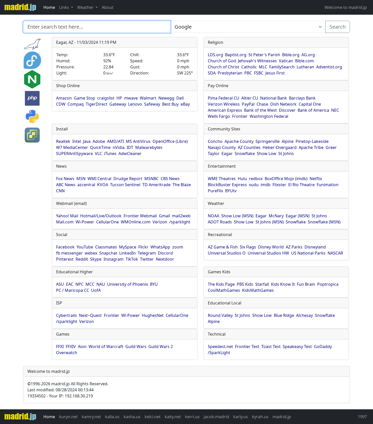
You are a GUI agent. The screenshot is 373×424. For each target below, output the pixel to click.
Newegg (166, 98)
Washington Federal (269, 116)
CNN (60, 191)
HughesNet (153, 315)
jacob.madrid (216, 416)
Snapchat (108, 253)
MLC (263, 67)
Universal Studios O (227, 253)
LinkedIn (127, 253)
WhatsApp (160, 247)
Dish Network (283, 104)
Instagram (114, 259)
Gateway (117, 104)
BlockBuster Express (227, 184)
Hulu (242, 178)
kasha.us (132, 416)
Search (338, 26)
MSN (81, 178)
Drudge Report (127, 178)
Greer (331, 147)
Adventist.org (329, 67)
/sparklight (179, 222)
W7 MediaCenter (72, 147)
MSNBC (151, 178)
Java (87, 141)
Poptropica (327, 284)
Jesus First (275, 73)
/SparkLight (219, 352)
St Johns (286, 153)
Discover (287, 110)
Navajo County (222, 147)
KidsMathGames (258, 290)
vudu (254, 184)
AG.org (308, 54)
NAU (100, 284)
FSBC (258, 73)
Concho (215, 141)
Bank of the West (260, 110)
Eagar (227, 153)
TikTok (132, 259)
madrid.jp (282, 416)
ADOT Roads (220, 222)
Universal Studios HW (268, 253)
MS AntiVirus (138, 141)
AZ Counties (249, 147)
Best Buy (170, 104)
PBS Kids (245, 284)
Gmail (164, 216)
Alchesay (304, 315)
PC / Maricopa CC (72, 290)
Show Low (266, 153)
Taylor (213, 153)
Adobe (99, 141)
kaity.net (173, 416)
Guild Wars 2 (160, 346)
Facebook (65, 247)
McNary (276, 216)
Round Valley (220, 315)
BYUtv (230, 191)
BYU (154, 284)
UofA (96, 290)
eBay (185, 104)
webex (91, 253)
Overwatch (66, 352)
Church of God (222, 61)
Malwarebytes (148, 147)
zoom (177, 247)
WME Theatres (222, 178)
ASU (60, 284)
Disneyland (315, 247)
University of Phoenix (127, 284)
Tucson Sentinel (125, 184)
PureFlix (215, 191)
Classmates (106, 247)
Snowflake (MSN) (324, 222)
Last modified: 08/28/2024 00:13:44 (60, 390)
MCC (90, 284)
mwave (131, 98)
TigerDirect (96, 104)
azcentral (86, 184)
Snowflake (245, 153)
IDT (130, 147)
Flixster (279, 184)
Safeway (152, 104)
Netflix (316, 178)
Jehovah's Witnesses (257, 61)
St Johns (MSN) (270, 222)
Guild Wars (135, 346)
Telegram (147, 253)
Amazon (64, 98)
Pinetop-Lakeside (312, 141)
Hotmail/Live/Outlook (101, 216)
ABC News (65, 184)
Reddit (82, 259)
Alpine (288, 141)
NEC (335, 110)
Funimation (327, 184)
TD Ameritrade (156, 184)
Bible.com (304, 61)
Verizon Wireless (224, 104)
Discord (165, 253)
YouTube (85, 247)
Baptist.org (235, 54)
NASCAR (335, 253)
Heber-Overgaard (280, 147)
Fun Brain (306, 284)
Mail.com (65, 222)
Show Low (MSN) (237, 216)
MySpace (127, 247)
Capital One (310, 104)
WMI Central (99, 178)
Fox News (65, 178)
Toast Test (271, 346)
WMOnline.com (135, 222)
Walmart (148, 98)
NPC (79, 284)
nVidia (119, 147)
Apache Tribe (311, 147)
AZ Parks (294, 247)
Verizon (159, 222)
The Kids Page (221, 284)
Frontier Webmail (140, 216)
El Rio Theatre (301, 184)
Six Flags (248, 247)
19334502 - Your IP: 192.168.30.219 (60, 396)
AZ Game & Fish (223, 247)
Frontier (240, 116)
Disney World (271, 247)
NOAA (213, 216)
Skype (95, 259)
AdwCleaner (130, 153)
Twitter (147, 259)
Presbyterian (230, 73)
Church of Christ (223, 67)
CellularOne (107, 222)
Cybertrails (66, 315)
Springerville (268, 141)
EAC (69, 284)
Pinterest (65, 259)
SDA (212, 73)
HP (119, 98)
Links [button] (64, 7)
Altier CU (249, 98)
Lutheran (305, 67)
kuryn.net (68, 416)
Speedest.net (220, 346)
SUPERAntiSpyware (74, 153)
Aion (82, 346)
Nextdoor (165, 259)
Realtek (63, 141)
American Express (225, 110)
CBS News (170, 178)
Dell (180, 98)
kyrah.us (260, 416)
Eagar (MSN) (298, 216)
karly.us (240, 416)
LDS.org (215, 54)
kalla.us (112, 416)
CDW (60, 104)
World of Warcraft (106, 346)
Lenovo (135, 104)
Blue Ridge (284, 315)
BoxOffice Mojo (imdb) (286, 178)
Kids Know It (283, 284)
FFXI (60, 346)
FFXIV (71, 346)
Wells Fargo (219, 116)
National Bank (273, 98)
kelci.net (153, 416)
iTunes (110, 153)
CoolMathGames (224, 290)
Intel (76, 141)
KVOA (102, 184)
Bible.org (290, 54)
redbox (256, 178)
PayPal (248, 104)
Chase (262, 104)
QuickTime (100, 147)
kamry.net (91, 416)
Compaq (75, 104)
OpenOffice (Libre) (170, 141)
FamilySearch (282, 67)
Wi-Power (85, 222)
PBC (248, 73)
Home (49, 7)
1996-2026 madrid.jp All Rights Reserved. (67, 384)
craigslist (105, 98)
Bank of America (313, 110)
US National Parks (308, 253)
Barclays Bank (302, 98)
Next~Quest (90, 315)
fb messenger (69, 253)
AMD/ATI (115, 141)
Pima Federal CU (223, 98)
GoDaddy (323, 346)
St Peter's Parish (264, 54)
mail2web (181, 216)
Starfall (262, 284)
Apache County (239, 141)
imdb (265, 184)
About (107, 7)
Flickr (143, 247)
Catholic (249, 67)
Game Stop (84, 98)
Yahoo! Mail (67, 216)
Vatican (286, 61)
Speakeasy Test (297, 346)
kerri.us (192, 416)
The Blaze (182, 184)
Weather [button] (86, 7)
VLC (98, 153)
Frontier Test (247, 346)
